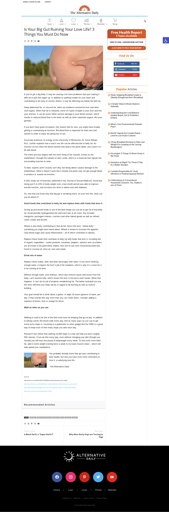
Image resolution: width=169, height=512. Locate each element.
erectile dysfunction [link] (44, 417)
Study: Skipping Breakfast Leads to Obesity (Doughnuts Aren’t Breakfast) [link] (126, 96)
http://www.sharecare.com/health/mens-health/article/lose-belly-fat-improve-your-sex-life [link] (50, 384)
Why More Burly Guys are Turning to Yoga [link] (86, 435)
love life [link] (68, 417)
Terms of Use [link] (88, 498)
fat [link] (62, 417)
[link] (166, 40)
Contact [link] (48, 2)
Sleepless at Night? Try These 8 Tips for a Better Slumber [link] (126, 163)
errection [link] (56, 417)
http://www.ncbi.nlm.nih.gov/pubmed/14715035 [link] (38, 391)
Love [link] (73, 24)
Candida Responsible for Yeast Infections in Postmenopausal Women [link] (127, 172)
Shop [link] (115, 24)
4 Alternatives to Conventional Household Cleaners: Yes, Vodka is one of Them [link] (126, 182)
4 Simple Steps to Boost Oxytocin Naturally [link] (125, 105)
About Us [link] (77, 498)
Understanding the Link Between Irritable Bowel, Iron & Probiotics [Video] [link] (124, 115)
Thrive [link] (87, 24)
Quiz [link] (49, 24)
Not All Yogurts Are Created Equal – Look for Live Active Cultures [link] (126, 134)
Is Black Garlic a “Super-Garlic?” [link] (38, 434)
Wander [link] (101, 24)
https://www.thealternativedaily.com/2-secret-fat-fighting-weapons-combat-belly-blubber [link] (50, 387)
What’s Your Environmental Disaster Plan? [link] (126, 125)
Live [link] (61, 24)
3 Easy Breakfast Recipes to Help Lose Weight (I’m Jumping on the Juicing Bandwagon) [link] (127, 144)
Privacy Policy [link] (102, 498)
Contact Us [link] (66, 498)
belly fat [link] (33, 417)
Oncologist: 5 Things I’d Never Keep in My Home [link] (127, 154)
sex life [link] (75, 417)
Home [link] (56, 490)
